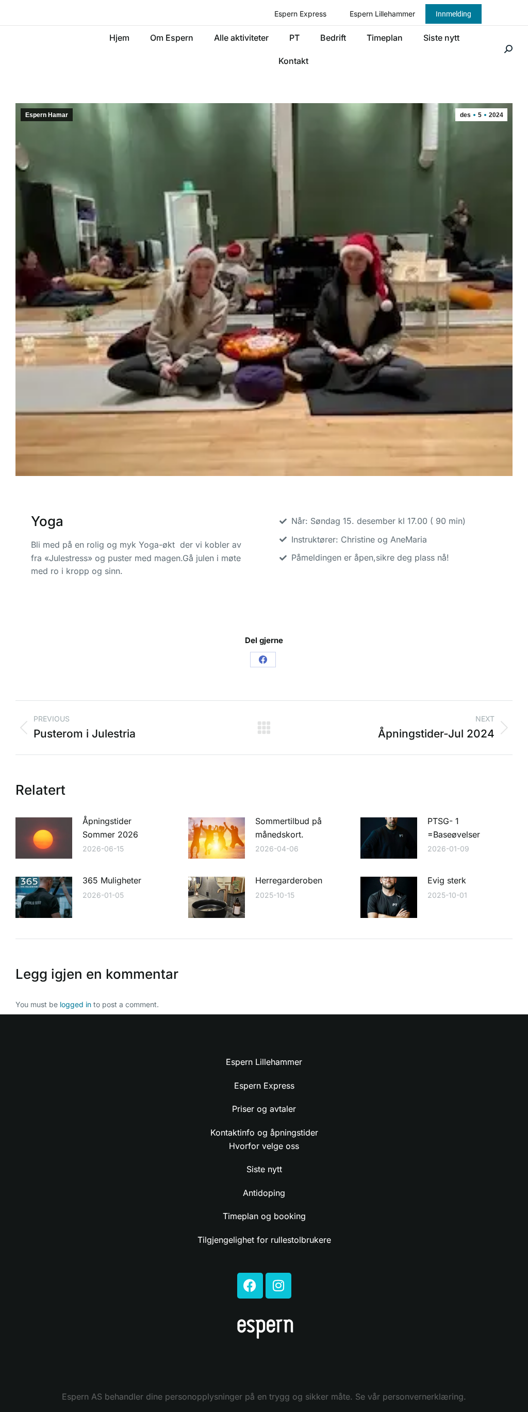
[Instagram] (278, 1286)
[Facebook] (263, 659)
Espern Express (300, 13)
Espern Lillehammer (382, 13)
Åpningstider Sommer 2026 (110, 828)
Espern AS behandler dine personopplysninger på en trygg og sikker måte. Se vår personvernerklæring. (264, 1396)
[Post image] (43, 838)
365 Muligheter (111, 880)
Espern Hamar (46, 115)
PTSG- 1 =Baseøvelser (453, 828)
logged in (75, 1004)
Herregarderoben (288, 880)
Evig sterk (449, 880)
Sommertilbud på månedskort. (288, 828)
